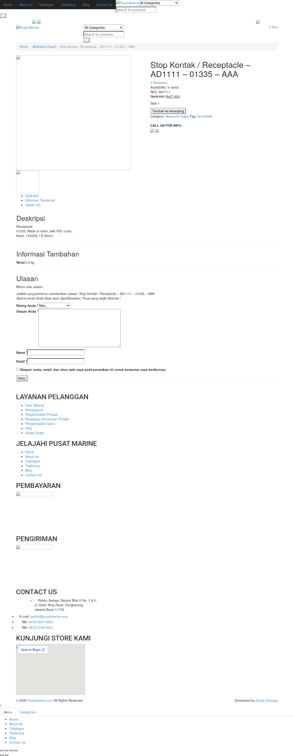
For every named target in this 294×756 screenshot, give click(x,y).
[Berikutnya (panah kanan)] (6, 755)
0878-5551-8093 (40, 622)
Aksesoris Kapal (44, 46)
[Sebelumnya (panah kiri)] (2, 755)
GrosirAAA (204, 116)
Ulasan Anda (27, 311)
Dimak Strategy (267, 700)
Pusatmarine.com (40, 700)
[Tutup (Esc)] (2, 750)
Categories (28, 712)
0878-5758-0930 (40, 627)
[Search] (3, 15)
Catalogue (16, 728)
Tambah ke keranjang (168, 111)
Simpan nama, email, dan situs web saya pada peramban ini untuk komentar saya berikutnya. (93, 369)
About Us (16, 723)
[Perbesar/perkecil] (15, 750)
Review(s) (159, 82)
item (273, 27)
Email (21, 361)
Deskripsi (32, 195)
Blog (12, 737)
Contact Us (17, 742)
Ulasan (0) (32, 204)
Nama (21, 352)
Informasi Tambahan (40, 200)
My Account (269, 22)
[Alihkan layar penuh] (11, 750)
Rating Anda (27, 305)
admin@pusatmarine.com (49, 616)
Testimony (16, 733)
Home (24, 46)
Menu (8, 712)
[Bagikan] (6, 750)
